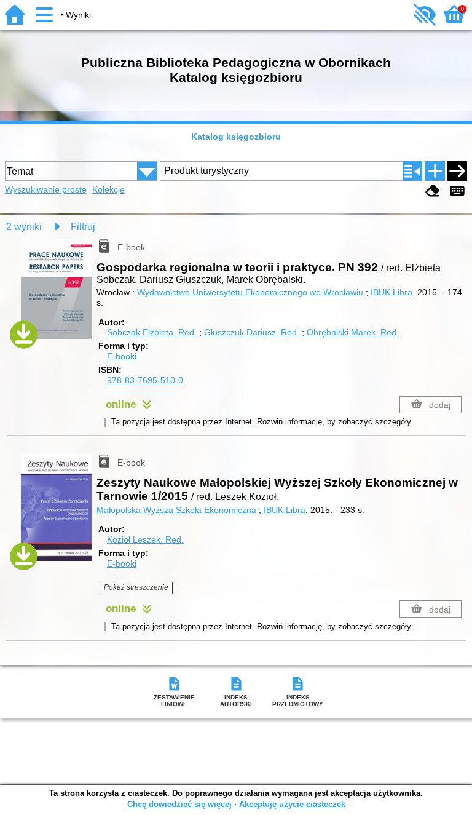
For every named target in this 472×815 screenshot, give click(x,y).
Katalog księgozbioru (236, 136)
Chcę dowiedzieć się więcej (179, 804)
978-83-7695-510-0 (145, 380)
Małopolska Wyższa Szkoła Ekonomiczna (176, 510)
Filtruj (83, 226)
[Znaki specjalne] (457, 191)
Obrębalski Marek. (353, 332)
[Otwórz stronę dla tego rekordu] (58, 296)
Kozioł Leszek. (145, 539)
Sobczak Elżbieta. (152, 332)
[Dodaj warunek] (435, 171)
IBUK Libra (391, 292)
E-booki (121, 356)
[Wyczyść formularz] (432, 191)
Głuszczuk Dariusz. (251, 332)
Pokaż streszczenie (136, 587)
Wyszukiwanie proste (46, 189)
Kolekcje (108, 189)
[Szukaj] (457, 171)
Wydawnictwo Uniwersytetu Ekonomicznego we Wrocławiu (250, 292)
